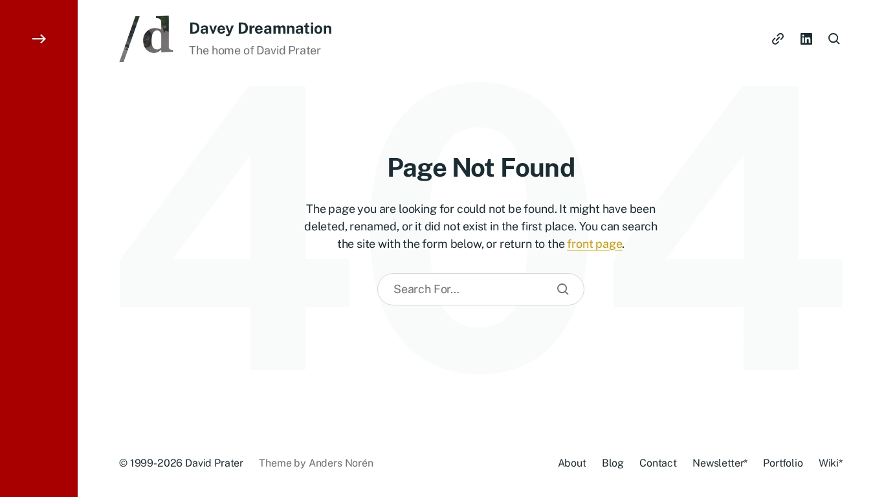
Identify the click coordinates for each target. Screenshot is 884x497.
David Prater (214, 463)
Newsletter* (719, 463)
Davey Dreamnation (260, 28)
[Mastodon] (778, 39)
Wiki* (831, 463)
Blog (613, 463)
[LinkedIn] (806, 39)
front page (594, 243)
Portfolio (783, 463)
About (572, 463)
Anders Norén (341, 463)
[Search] (563, 289)
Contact (658, 463)
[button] (39, 248)
